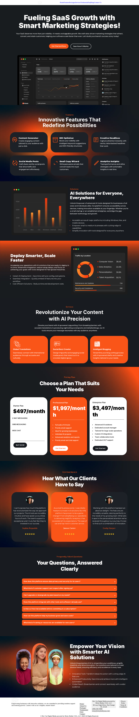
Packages (72, 2)
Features (66, 2)
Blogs (92, 2)
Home (62, 2)
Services (78, 2)
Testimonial (84, 2)
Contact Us (97, 2)
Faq (89, 2)
